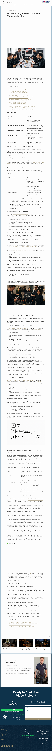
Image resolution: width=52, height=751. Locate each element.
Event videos (3, 731)
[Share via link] (15, 629)
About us (3, 736)
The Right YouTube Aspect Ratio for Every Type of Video (25, 649)
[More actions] (44, 10)
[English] (48, 2)
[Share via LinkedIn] (12, 629)
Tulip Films (14, 665)
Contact (2, 739)
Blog (2, 741)
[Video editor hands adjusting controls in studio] (26, 643)
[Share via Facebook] (7, 629)
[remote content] (16, 32)
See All (49, 636)
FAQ (2, 740)
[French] (44, 2)
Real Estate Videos (5, 730)
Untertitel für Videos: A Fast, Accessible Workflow (9, 649)
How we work (4, 733)
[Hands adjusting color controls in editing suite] (42, 643)
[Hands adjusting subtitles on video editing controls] (9, 643)
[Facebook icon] (7, 746)
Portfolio (3, 735)
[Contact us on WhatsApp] (2, 746)
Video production (4, 734)
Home (2, 729)
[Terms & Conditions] (12, 746)
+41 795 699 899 (16, 719)
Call (12, 701)
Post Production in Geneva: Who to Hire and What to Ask (42, 649)
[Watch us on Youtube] (9, 746)
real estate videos (21, 670)
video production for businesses (24, 668)
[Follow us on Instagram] (4, 746)
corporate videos (13, 670)
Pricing (2, 738)
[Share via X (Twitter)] (10, 629)
